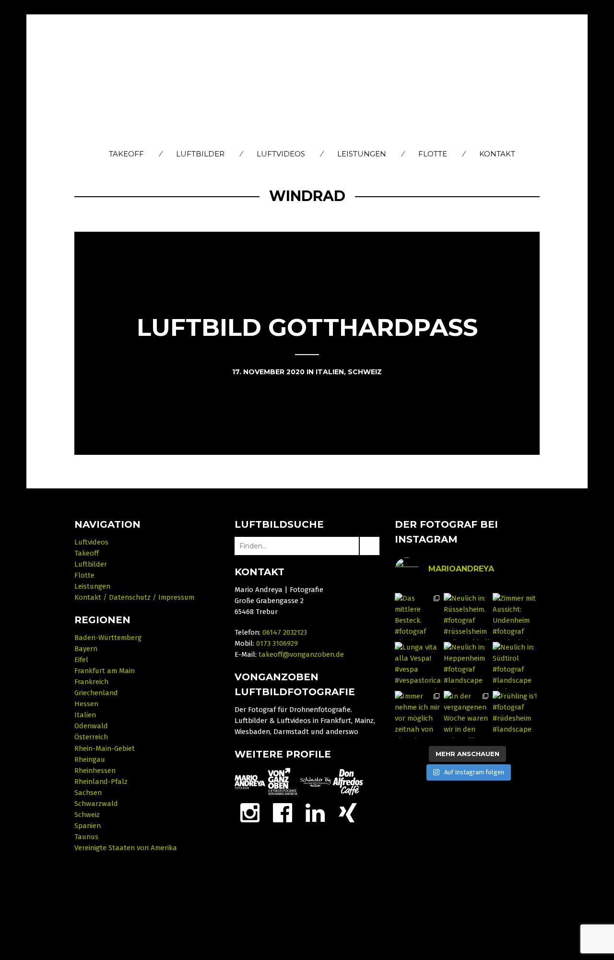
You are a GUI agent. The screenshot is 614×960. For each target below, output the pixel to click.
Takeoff (126, 153)
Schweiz (87, 814)
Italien (85, 715)
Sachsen (88, 792)
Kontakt (497, 153)
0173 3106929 (277, 643)
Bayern (85, 648)
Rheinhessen (95, 770)
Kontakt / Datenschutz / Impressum (134, 597)
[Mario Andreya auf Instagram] (250, 812)
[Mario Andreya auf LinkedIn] (315, 812)
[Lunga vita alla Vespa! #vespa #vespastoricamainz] (418, 665)
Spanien (87, 825)
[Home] (307, 80)
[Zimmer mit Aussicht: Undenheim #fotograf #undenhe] (516, 616)
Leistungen (361, 153)
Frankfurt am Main (104, 670)
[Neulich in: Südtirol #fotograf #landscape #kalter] (516, 665)
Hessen (86, 703)
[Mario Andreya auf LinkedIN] (347, 812)
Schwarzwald (96, 803)
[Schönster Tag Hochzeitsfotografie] (315, 781)
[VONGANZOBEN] (282, 781)
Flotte (432, 153)
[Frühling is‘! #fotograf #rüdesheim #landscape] (516, 714)
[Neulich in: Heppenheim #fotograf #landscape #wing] (467, 665)
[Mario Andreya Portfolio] (250, 781)
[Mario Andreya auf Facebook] (282, 812)
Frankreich (91, 681)
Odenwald (91, 726)
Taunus (86, 836)
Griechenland (96, 692)
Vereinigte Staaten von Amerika (125, 847)
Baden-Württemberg (108, 637)
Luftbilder (200, 153)
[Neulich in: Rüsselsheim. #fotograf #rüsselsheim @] (467, 616)
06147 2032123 (284, 632)
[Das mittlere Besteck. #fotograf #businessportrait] (418, 616)
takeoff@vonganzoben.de (301, 654)
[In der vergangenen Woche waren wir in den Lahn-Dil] (467, 714)
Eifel (81, 659)
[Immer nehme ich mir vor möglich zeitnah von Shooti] (418, 714)
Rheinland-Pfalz (101, 781)
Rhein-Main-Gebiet (104, 748)
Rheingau (89, 759)
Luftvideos (281, 153)
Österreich (91, 737)
